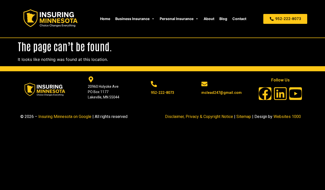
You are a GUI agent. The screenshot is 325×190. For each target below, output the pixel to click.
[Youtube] (295, 93)
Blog (223, 18)
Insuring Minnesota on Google (64, 116)
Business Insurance (132, 18)
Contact (239, 18)
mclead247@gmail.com (221, 93)
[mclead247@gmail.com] (204, 84)
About (209, 18)
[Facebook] (265, 93)
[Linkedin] (280, 93)
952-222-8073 (162, 93)
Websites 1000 (287, 116)
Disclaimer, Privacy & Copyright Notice (199, 116)
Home (105, 18)
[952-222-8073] (154, 84)
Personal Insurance (176, 18)
